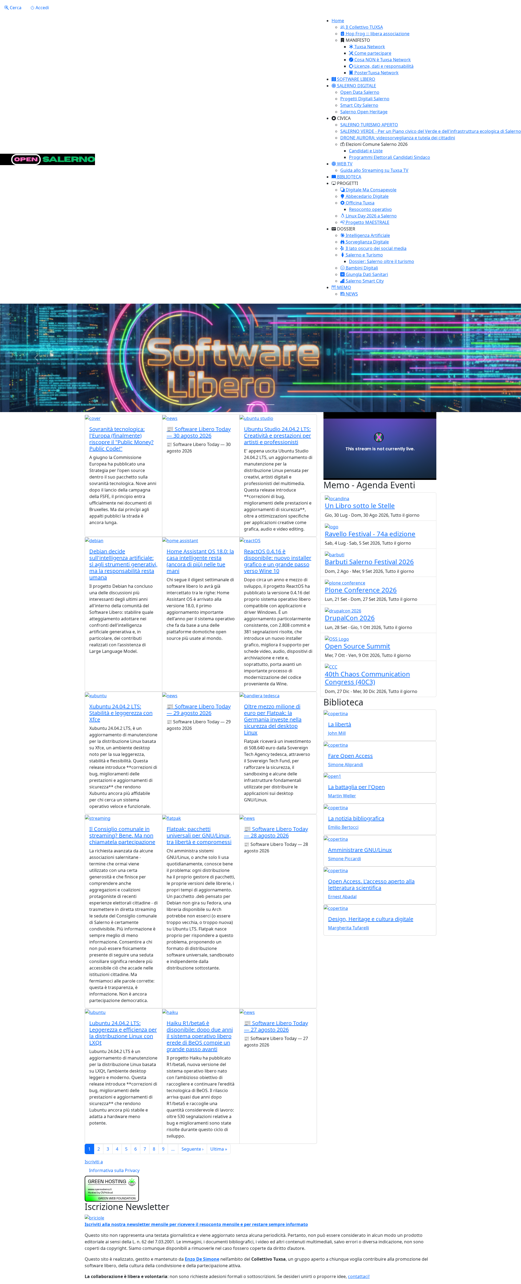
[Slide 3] (270, 405)
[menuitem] (361, 27)
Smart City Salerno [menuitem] (359, 105)
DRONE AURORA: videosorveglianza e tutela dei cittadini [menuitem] (397, 138)
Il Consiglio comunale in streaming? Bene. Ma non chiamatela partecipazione (122, 835)
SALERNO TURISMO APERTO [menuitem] (369, 125)
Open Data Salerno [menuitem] (359, 92)
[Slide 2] (260, 405)
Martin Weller (342, 796)
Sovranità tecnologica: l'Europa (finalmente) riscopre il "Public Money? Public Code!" (121, 438)
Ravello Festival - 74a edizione (370, 533)
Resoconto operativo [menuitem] (370, 209)
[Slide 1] (251, 405)
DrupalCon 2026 (350, 617)
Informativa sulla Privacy (114, 1170)
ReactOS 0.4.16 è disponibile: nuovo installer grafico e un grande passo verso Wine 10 (277, 561)
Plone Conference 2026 (361, 589)
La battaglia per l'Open (356, 787)
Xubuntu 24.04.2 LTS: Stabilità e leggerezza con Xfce (121, 713)
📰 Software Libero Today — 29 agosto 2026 (199, 710)
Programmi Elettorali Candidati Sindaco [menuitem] (389, 157)
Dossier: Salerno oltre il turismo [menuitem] (381, 261)
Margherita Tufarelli (348, 928)
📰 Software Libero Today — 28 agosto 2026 (276, 832)
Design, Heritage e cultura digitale (370, 919)
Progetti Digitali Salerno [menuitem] (364, 99)
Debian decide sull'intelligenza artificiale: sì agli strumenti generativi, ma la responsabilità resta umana (123, 564)
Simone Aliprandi (345, 765)
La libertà (339, 724)
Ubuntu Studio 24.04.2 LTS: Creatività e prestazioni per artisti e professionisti (277, 435)
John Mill (337, 733)
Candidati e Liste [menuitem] (366, 151)
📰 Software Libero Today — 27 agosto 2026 (276, 1026)
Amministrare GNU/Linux (360, 849)
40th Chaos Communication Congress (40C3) (367, 677)
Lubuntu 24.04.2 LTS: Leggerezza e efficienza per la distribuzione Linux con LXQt (123, 1032)
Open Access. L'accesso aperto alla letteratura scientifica (371, 884)
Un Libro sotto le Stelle (360, 505)
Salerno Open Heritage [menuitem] (363, 112)
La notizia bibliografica (356, 818)
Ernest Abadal (342, 897)
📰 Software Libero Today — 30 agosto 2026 (199, 432)
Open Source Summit (357, 645)
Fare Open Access (350, 755)
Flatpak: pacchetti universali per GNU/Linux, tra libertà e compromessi (199, 835)
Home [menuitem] (338, 21)
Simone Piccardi (344, 859)
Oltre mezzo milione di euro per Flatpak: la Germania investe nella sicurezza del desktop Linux (272, 719)
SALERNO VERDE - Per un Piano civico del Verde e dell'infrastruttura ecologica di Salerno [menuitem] (430, 131)
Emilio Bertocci (343, 827)
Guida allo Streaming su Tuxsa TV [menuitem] (374, 170)
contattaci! (359, 1276)
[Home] (47, 159)
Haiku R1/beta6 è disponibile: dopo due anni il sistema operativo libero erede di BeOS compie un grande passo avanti (200, 1036)
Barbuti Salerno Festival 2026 (369, 561)
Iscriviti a (94, 1162)
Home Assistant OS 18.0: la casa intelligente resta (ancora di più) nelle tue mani (200, 561)
